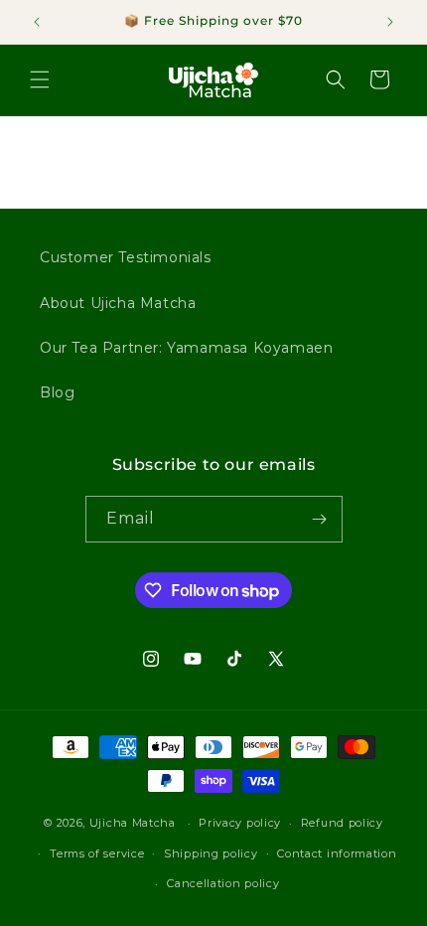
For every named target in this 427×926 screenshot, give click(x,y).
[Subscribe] (320, 519)
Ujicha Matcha (132, 823)
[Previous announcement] (37, 22)
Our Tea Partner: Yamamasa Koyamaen (186, 348)
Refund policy (342, 823)
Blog (57, 392)
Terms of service (97, 853)
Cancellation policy (223, 883)
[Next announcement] (390, 22)
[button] (40, 79)
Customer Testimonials (126, 257)
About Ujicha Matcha (118, 303)
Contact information (336, 853)
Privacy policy (240, 823)
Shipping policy (211, 853)
